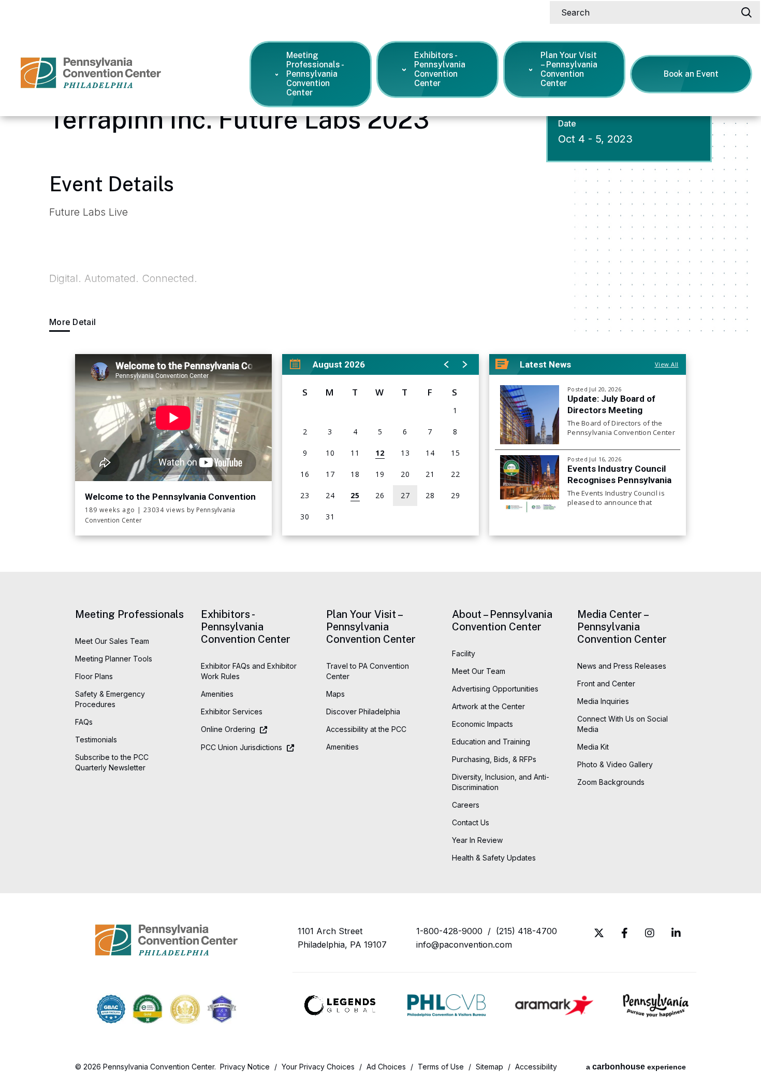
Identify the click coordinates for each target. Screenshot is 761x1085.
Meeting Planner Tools (113, 658)
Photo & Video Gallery (615, 764)
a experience (636, 1066)
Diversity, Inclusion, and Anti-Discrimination (500, 782)
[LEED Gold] (185, 1010)
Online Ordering (228, 729)
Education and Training (491, 741)
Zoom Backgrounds (611, 782)
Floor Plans (94, 676)
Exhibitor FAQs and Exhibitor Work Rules (249, 671)
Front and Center (606, 683)
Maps (335, 693)
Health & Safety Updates (494, 857)
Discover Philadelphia (363, 711)
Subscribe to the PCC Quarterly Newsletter (112, 762)
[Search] (746, 12)
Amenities (217, 693)
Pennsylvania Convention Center (91, 78)
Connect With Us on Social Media (622, 724)
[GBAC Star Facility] (111, 1010)
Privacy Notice (245, 1066)
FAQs (84, 721)
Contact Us (470, 822)
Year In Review (477, 840)
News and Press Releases (621, 665)
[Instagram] (649, 933)
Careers (465, 804)
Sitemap (489, 1066)
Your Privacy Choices (318, 1066)
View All (667, 364)
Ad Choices (386, 1066)
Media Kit (593, 746)
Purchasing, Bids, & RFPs (494, 759)
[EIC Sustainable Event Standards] (148, 1010)
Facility (463, 653)
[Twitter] (599, 933)
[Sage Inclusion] (222, 1010)
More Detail (72, 322)
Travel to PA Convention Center (367, 671)
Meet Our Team (478, 671)
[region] (380, 445)
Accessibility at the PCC (366, 729)
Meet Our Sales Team (112, 641)
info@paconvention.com (464, 944)
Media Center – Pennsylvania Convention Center (622, 626)
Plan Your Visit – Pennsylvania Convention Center (568, 69)
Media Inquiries (603, 701)
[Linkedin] (676, 933)
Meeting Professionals (129, 614)
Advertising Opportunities (495, 688)
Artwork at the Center (488, 706)
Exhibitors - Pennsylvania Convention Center (439, 69)
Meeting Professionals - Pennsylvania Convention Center (315, 73)
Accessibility (536, 1066)
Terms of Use (441, 1066)
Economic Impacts (482, 724)
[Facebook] (624, 933)
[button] (446, 362)
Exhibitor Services (231, 711)
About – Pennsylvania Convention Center (502, 620)
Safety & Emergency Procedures (110, 699)
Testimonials (96, 739)
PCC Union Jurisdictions (241, 747)
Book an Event (691, 74)
